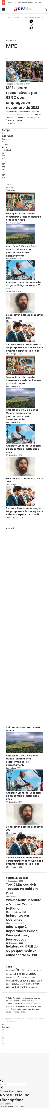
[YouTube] (3, 1038)
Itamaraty (9, 978)
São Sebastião (32, 987)
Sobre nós (6, 1027)
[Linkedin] (2, 1035)
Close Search (5, 1104)
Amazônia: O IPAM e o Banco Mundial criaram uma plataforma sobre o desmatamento (22, 251)
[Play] (31, 22)
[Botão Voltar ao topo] (0, 1052)
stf (13, 987)
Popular (9, 185)
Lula (16, 977)
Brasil (20, 970)
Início (10, 41)
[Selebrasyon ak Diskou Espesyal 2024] (20, 312)
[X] (3, 1032)
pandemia (25, 980)
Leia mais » (10, 123)
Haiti (18, 973)
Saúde (9, 987)
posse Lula (11, 984)
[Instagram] (2, 1041)
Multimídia (12, 980)
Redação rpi (11, 84)
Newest (12, 1091)
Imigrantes (28, 973)
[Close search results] (1, 1088)
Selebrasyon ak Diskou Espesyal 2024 (24, 316)
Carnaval (31, 970)
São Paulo (21, 986)
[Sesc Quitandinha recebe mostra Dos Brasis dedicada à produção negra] (20, 211)
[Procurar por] (45, 10)
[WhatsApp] (2, 1049)
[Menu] (3, 10)
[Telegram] (3, 1044)
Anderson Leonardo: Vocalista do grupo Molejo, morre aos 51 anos (23, 285)
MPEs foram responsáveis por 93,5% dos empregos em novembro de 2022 (22, 97)
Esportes (12, 974)
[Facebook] (3, 1030)
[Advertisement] (24, 624)
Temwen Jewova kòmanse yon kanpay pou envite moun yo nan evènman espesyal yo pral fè (24, 347)
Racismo (19, 984)
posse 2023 (36, 981)
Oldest (19, 1091)
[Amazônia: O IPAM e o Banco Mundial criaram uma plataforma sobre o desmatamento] (20, 243)
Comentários (11, 190)
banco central (10, 971)
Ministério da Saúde (27, 978)
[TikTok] (3, 1046)
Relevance (4, 1091)
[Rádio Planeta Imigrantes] (24, 9)
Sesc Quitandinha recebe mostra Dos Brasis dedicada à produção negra (23, 216)
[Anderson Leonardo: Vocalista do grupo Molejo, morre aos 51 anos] (20, 279)
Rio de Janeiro (31, 983)
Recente (9, 187)
